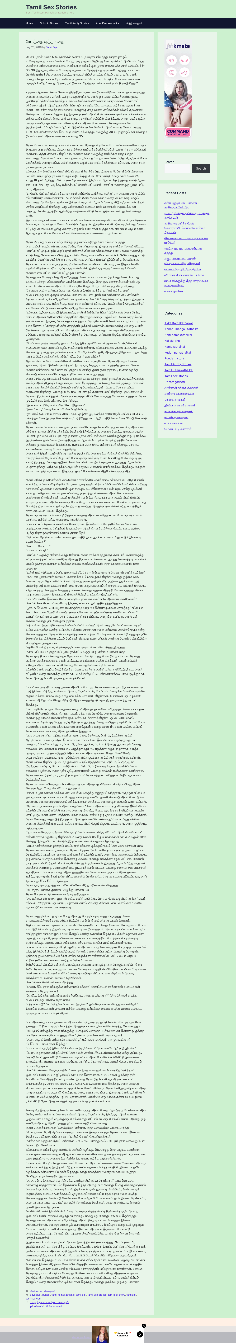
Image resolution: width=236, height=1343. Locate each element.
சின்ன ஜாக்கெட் (174, 291)
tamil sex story (116, 1294)
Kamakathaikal (174, 346)
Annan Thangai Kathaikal (181, 329)
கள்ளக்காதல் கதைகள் (178, 411)
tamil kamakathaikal (62, 1294)
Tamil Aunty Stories (77, 23)
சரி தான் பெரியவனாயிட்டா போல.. (185, 275)
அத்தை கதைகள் (175, 399)
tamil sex (81, 1294)
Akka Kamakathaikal (178, 323)
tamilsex (131, 1294)
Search (169, 162)
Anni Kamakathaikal (108, 23)
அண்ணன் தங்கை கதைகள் (181, 387)
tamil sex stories (97, 1294)
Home (29, 23)
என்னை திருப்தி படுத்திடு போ (182, 269)
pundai (46, 1294)
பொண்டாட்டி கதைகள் (178, 429)
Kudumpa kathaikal (177, 352)
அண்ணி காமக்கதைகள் (179, 393)
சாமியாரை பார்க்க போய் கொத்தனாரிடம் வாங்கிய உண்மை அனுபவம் (184, 228)
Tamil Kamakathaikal (178, 370)
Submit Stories (49, 23)
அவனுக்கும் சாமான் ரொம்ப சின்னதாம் (49, 1302)
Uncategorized (174, 382)
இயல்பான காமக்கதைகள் (43, 1291)
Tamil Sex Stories (51, 7)
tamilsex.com (33, 1298)
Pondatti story (174, 358)
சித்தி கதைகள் (134, 23)
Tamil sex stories (176, 376)
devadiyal (35, 1294)
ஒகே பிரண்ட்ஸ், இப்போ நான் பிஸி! (46, 1305)
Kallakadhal (172, 340)
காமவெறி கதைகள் (176, 417)
